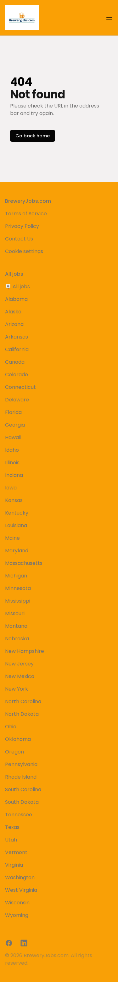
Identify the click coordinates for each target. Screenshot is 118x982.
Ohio (10, 726)
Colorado (16, 374)
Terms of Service (26, 213)
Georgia (15, 424)
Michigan (16, 575)
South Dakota (22, 802)
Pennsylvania (21, 764)
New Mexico (19, 676)
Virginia (14, 865)
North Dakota (22, 714)
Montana (16, 626)
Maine (12, 538)
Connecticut (20, 387)
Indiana (14, 475)
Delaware (17, 399)
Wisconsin (17, 902)
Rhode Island (21, 777)
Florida (13, 412)
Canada (15, 362)
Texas (12, 827)
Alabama (16, 299)
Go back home (32, 136)
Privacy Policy (22, 226)
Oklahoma (18, 739)
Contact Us (19, 238)
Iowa (11, 487)
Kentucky (16, 512)
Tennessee (18, 814)
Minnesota (18, 588)
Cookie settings (24, 251)
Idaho (12, 450)
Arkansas (16, 336)
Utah (11, 839)
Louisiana (16, 525)
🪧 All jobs (17, 286)
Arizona (14, 324)
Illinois (12, 462)
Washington (20, 877)
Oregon (14, 751)
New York (16, 688)
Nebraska (17, 638)
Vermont (16, 852)
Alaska (13, 311)
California (17, 349)
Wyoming (16, 915)
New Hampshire (24, 651)
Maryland (16, 550)
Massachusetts (23, 563)
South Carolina (23, 789)
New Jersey (19, 663)
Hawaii (13, 437)
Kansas (14, 500)
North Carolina (23, 701)
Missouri (15, 613)
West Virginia (21, 890)
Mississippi (17, 600)
